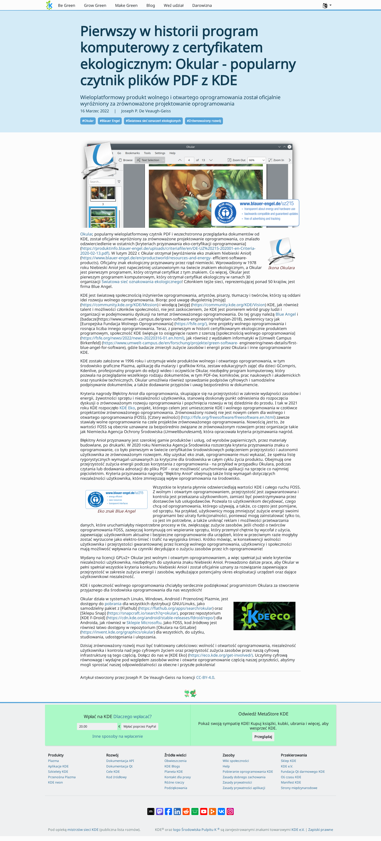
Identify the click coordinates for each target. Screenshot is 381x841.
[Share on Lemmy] (194, 809)
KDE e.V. (287, 766)
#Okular (88, 121)
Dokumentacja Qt (119, 766)
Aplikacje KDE (58, 766)
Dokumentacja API (120, 761)
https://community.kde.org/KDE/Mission (119, 304)
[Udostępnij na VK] (221, 809)
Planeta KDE (173, 771)
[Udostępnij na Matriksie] (150, 809)
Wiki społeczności (236, 761)
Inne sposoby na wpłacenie (117, 736)
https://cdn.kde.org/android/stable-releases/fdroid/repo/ (160, 617)
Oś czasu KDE (291, 777)
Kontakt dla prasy (177, 777)
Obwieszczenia (175, 761)
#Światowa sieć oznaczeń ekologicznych (153, 121)
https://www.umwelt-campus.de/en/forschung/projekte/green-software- (170, 342)
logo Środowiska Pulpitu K (196, 829)
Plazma (53, 761)
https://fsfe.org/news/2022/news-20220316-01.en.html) (132, 338)
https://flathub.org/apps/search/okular (175, 608)
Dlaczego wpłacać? (132, 716)
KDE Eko (127, 407)
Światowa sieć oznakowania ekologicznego (142, 281)
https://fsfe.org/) (191, 323)
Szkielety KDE (58, 771)
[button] (327, 5)
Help (226, 766)
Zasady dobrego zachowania (244, 777)
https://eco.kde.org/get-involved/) (221, 655)
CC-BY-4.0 (205, 677)
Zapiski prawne (320, 829)
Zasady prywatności (237, 782)
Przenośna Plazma (62, 777)
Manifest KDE (291, 782)
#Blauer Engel (110, 121)
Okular (86, 234)
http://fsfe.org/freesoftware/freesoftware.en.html (228, 417)
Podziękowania (175, 788)
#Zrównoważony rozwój (204, 121)
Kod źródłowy (116, 777)
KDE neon (55, 782)
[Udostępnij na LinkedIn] (177, 809)
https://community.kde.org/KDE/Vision (228, 304)
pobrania (113, 603)
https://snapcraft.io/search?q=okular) (143, 613)
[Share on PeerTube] (212, 809)
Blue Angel (286, 314)
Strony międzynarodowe (299, 788)
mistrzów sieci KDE (83, 829)
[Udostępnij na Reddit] (186, 809)
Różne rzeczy (174, 782)
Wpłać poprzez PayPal (139, 726)
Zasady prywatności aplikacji (244, 788)
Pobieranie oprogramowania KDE (248, 771)
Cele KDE (113, 771)
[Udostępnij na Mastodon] (159, 809)
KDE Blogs (172, 766)
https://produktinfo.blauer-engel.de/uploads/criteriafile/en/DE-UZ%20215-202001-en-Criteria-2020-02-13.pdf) (168, 251)
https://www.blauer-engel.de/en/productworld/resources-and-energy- (146, 257)
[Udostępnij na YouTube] (203, 809)
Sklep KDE (288, 761)
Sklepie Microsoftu (144, 622)
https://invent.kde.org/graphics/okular (117, 632)
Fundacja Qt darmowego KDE (303, 771)
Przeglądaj (263, 736)
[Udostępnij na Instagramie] (230, 809)
